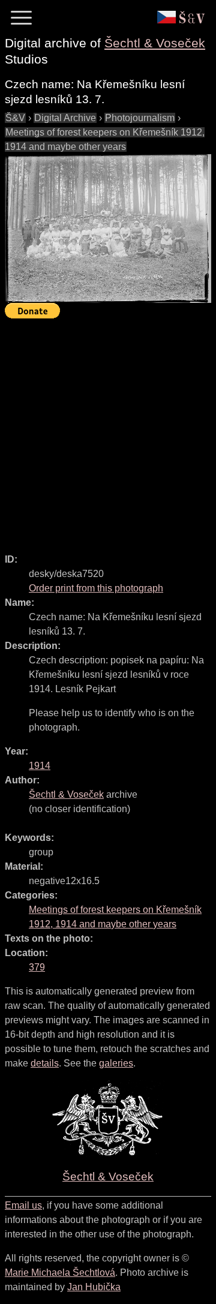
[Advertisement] (108, 431)
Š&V (15, 118)
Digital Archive (65, 118)
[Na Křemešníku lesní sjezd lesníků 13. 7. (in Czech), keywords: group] (108, 228)
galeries (116, 1063)
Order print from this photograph (96, 588)
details (45, 1063)
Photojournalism (140, 118)
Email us (23, 1205)
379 (37, 967)
